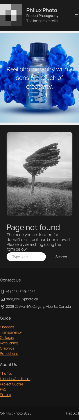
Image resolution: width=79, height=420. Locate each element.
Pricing (5, 394)
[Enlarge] (67, 137)
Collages (7, 337)
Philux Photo (41, 10)
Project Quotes (11, 384)
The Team (7, 373)
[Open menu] (76, 15)
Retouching (9, 343)
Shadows (7, 327)
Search (61, 256)
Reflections (9, 353)
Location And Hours (15, 378)
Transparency (11, 332)
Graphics (7, 348)
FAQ (3, 389)
